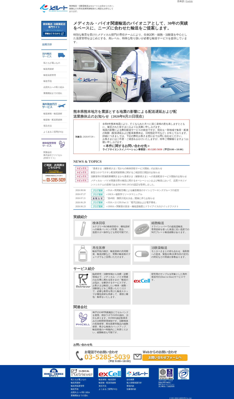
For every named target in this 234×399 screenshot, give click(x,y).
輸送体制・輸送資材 (52, 113)
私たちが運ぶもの (51, 63)
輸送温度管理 (49, 75)
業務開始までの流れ (52, 93)
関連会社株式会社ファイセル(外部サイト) (52, 155)
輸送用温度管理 (77, 386)
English (189, 1)
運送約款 (130, 386)
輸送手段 (47, 81)
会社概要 (130, 379)
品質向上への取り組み (53, 87)
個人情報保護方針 (134, 383)
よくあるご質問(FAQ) (53, 132)
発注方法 (47, 126)
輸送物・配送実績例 (52, 119)
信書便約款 (131, 389)
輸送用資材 (48, 69)
